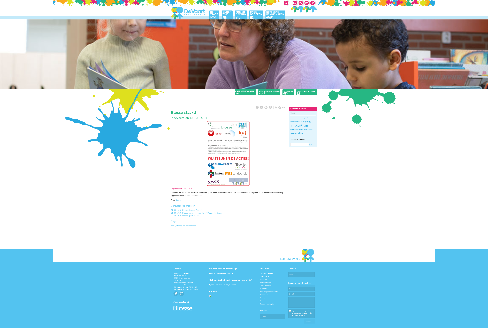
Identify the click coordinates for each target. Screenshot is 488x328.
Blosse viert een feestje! (192, 210)
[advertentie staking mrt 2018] (228, 153)
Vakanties (263, 289)
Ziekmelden (264, 295)
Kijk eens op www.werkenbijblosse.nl (222, 285)
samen (293, 133)
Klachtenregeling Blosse (268, 304)
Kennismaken (264, 276)
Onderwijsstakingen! (190, 216)
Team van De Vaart (266, 273)
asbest (292, 118)
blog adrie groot (302, 118)
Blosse (178, 200)
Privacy (262, 298)
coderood (294, 122)
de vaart (301, 122)
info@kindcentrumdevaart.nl (183, 283)
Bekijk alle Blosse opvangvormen (221, 273)
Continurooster (265, 286)
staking (179, 226)
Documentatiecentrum (267, 301)
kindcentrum (299, 125)
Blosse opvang (265, 283)
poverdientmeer (189, 226)
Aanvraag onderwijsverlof (269, 292)
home (173, 226)
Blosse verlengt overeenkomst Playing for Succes (202, 213)
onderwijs (294, 129)
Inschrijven (263, 280)
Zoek (311, 144)
